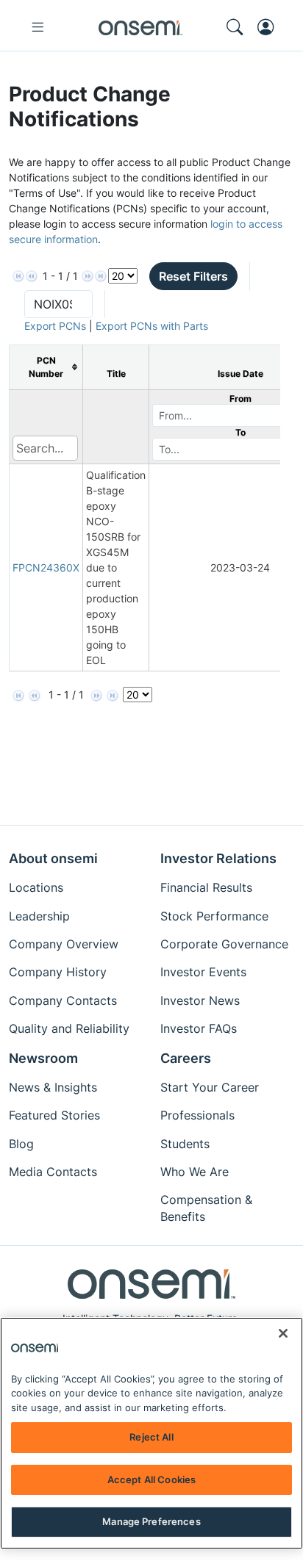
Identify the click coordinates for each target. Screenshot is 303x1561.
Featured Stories (54, 1115)
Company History (58, 972)
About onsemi (53, 858)
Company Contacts (63, 1000)
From (240, 398)
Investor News (200, 1000)
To (240, 432)
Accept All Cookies (151, 1479)
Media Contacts (53, 1171)
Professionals (197, 1115)
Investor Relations (218, 858)
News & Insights (53, 1087)
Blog (21, 1143)
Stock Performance (214, 916)
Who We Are (194, 1171)
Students (185, 1143)
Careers (185, 1058)
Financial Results (206, 887)
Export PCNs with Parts (152, 326)
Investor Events (203, 972)
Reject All (151, 1437)
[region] (151, 1433)
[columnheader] (46, 367)
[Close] (283, 1333)
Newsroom (43, 1058)
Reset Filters (193, 276)
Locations (36, 887)
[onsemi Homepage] (140, 27)
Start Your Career (209, 1087)
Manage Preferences (151, 1521)
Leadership (39, 916)
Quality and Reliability (69, 1028)
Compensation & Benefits (206, 1207)
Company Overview (63, 944)
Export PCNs (55, 326)
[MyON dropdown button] (269, 27)
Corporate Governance (224, 944)
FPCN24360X (46, 567)
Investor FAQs (198, 1028)
